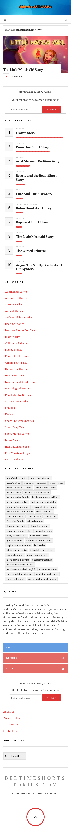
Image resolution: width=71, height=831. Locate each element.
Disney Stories (13, 349)
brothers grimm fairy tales (43, 502)
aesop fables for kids (40, 478)
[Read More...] (6, 77)
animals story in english (35, 482)
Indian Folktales (14, 375)
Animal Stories (14, 311)
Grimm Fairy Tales (16, 362)
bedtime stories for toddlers (45, 497)
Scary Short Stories (16, 401)
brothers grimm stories (17, 506)
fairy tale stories (35, 521)
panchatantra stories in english (21, 569)
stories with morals (16, 578)
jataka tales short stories (41, 550)
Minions (10, 408)
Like (8, 647)
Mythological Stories (17, 388)
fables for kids (34, 516)
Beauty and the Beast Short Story (36, 178)
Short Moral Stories (17, 433)
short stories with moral (47, 574)
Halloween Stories (16, 369)
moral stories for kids (37, 554)
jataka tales (39, 545)
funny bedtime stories (17, 526)
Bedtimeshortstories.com (35, 781)
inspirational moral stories (38, 540)
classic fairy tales (44, 511)
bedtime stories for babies (37, 492)
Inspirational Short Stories (21, 382)
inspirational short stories (19, 545)
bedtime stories (14, 492)
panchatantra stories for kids (20, 564)
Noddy (9, 414)
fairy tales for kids (15, 521)
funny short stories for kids (19, 530)
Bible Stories (12, 337)
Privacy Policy (11, 718)
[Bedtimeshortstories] (35, 7)
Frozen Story (25, 133)
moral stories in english (18, 559)
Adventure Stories (26, 204)
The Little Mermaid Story (35, 237)
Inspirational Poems (17, 446)
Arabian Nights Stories (18, 317)
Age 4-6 (18, 76)
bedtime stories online (17, 502)
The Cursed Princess (31, 251)
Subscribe (11, 658)
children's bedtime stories (44, 506)
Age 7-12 (20, 129)
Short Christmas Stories (19, 421)
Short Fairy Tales (15, 427)
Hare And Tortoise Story (34, 194)
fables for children (15, 516)
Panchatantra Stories (18, 395)
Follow (10, 669)
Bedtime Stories (14, 324)
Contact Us (10, 731)
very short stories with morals (42, 578)
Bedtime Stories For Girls (20, 330)
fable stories (50, 516)
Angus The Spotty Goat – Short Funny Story (39, 267)
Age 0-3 (20, 143)
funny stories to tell (39, 535)
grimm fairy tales (15, 540)
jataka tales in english (17, 550)
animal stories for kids (45, 487)
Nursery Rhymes (15, 459)
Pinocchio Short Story (32, 147)
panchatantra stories (42, 559)
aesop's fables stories (17, 478)
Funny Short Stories (17, 356)
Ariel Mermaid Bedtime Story (37, 161)
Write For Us (10, 724)
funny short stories (39, 526)
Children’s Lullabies (17, 343)
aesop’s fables (13, 482)
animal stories (56, 482)
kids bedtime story (15, 554)
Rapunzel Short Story (32, 222)
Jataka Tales (12, 440)
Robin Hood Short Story (34, 208)
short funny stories (48, 569)
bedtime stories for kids (18, 497)
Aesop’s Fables (13, 304)
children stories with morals (20, 511)
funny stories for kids (17, 535)
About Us (8, 711)
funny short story (44, 530)
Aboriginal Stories (16, 291)
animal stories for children (19, 487)
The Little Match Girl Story (23, 69)
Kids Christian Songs (17, 453)
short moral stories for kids (19, 574)
